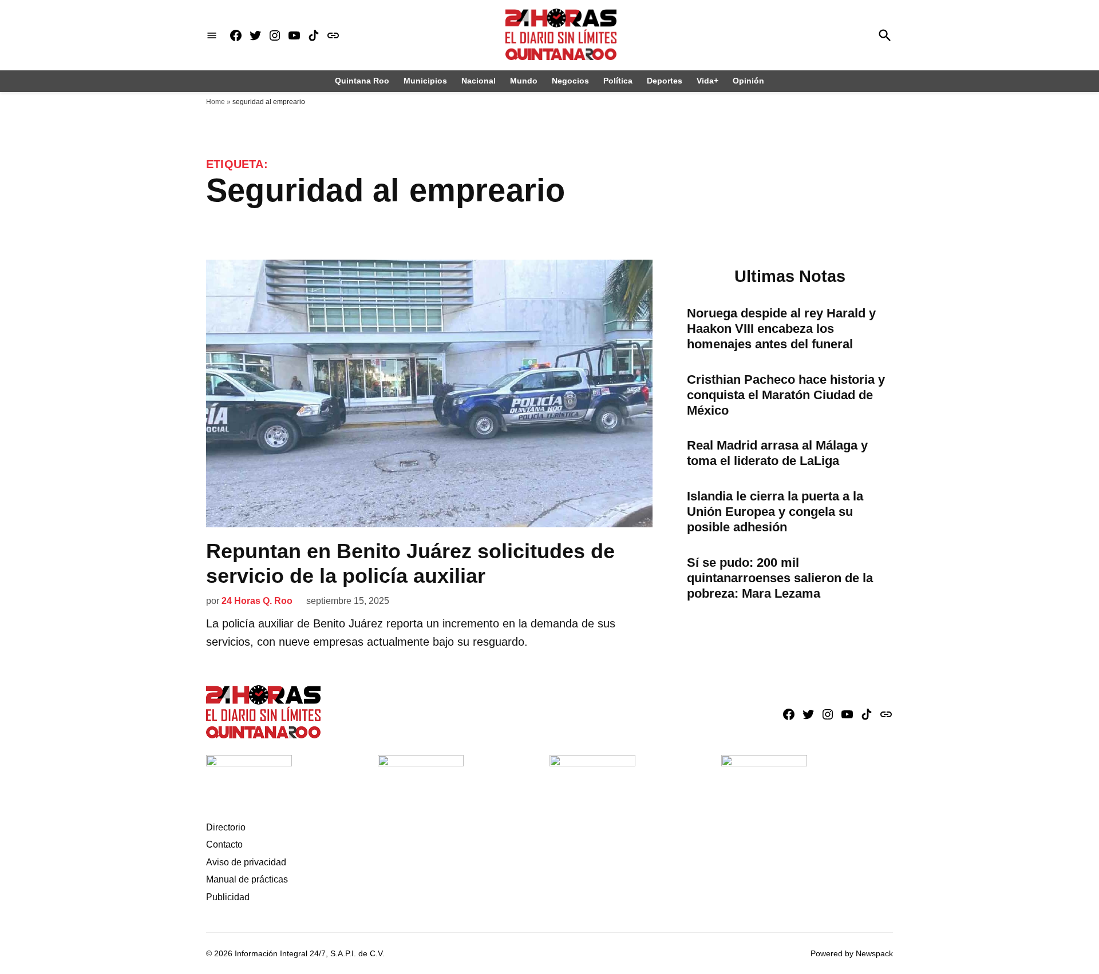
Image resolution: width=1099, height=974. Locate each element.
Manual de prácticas (247, 879)
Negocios (570, 80)
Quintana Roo (362, 80)
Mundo (523, 80)
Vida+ (707, 80)
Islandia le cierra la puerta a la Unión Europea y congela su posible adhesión (775, 511)
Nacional (478, 80)
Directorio (226, 827)
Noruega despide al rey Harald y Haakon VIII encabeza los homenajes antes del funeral (781, 328)
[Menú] (212, 35)
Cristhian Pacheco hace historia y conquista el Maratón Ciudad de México (786, 395)
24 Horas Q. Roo (257, 601)
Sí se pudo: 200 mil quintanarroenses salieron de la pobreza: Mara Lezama (780, 578)
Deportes (664, 80)
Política (617, 80)
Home (215, 102)
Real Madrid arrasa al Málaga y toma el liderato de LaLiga (777, 453)
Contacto (224, 844)
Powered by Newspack (852, 953)
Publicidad (228, 897)
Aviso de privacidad (246, 862)
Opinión (748, 80)
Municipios (425, 80)
